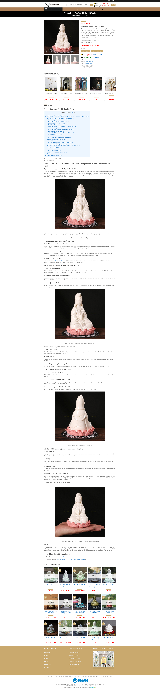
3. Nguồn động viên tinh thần (56, 131)
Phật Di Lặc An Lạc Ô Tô (80, 637)
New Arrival (80, 9)
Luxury (46, 661)
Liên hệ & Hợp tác (101, 9)
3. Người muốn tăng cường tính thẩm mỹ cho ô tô (60, 144)
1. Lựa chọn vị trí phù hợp (55, 134)
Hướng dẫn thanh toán (74, 658)
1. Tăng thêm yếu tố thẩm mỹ (56, 128)
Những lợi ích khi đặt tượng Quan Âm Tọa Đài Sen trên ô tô (61, 126)
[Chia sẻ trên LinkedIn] (92, 66)
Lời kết (49, 153)
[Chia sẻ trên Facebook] (82, 66)
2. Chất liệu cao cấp (54, 149)
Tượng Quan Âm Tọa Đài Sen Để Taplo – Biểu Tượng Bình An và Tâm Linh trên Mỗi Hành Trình (67, 116)
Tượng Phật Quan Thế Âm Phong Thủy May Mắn (94, 638)
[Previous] (47, 37)
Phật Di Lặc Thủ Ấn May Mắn (51, 638)
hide (73, 112)
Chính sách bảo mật (74, 655)
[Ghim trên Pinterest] (89, 66)
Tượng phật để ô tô (85, 15)
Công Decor (54, 485)
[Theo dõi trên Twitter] (111, 0)
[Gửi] (91, 5)
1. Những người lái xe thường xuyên (57, 141)
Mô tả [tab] (45, 105)
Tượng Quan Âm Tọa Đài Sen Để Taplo (54, 115)
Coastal (46, 671)
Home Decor (74, 9)
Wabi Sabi (46, 667)
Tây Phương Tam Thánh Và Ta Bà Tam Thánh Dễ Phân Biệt (71, 559)
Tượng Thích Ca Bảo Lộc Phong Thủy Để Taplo (65, 585)
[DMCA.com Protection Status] (93, 687)
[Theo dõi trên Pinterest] (113, 0)
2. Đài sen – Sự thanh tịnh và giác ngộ (58, 123)
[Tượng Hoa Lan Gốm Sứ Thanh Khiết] (51, 84)
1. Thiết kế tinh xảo (53, 147)
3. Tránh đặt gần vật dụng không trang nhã (59, 137)
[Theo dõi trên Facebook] (107, 0)
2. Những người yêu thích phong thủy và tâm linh (60, 142)
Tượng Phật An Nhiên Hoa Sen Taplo (94, 612)
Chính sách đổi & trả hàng (75, 661)
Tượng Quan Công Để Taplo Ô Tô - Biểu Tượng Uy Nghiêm (65, 613)
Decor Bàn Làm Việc (97, 676)
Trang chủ (73, 15)
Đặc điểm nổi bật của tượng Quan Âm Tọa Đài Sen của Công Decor (63, 145)
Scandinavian (47, 664)
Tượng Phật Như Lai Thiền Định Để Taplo (109, 585)
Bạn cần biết (57, 676)
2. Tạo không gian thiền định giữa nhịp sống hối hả (61, 129)
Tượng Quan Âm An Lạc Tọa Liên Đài (65, 638)
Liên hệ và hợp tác (73, 667)
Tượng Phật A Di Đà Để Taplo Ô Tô (109, 612)
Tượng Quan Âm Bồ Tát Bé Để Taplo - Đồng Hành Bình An (94, 586)
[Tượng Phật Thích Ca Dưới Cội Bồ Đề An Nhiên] (96, 84)
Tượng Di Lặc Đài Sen (109, 637)
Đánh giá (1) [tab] (50, 105)
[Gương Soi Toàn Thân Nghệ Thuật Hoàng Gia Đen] (66, 84)
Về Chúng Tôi (88, 9)
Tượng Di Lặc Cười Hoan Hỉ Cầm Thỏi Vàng (51, 612)
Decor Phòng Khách (107, 676)
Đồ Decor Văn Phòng (69, 676)
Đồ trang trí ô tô (78, 15)
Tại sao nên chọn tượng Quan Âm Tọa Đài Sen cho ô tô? (60, 118)
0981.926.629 (105, 6)
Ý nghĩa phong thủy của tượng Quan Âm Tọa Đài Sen (60, 120)
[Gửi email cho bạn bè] (87, 66)
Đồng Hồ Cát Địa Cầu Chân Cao (111, 93)
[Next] (77, 37)
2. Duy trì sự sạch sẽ (54, 136)
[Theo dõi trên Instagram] (108, 0)
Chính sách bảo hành (111, 9)
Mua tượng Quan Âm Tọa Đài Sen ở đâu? (57, 152)
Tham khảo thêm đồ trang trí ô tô (53, 155)
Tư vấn (93, 9)
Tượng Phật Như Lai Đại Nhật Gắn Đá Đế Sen (80, 612)
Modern (46, 655)
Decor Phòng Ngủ (89, 676)
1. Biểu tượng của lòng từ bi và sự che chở (58, 121)
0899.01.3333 (104, 3)
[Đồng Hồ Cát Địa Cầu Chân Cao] (111, 84)
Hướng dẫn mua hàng (74, 664)
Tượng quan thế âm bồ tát (88, 63)
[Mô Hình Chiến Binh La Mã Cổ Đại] (81, 84)
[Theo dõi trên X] (109, 0)
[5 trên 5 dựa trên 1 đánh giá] (98, 21)
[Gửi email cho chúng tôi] (112, 0)
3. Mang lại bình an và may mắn (56, 124)
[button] (113, 5)
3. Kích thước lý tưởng (54, 150)
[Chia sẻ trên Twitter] (85, 66)
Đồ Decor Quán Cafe (79, 676)
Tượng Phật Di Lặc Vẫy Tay (80, 584)
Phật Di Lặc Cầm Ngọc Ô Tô (51, 585)
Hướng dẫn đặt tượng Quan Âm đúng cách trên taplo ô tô (61, 132)
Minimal (46, 658)
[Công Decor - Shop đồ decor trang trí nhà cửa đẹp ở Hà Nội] (54, 4)
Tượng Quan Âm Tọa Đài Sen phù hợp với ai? (58, 139)
